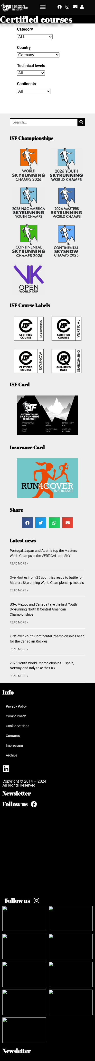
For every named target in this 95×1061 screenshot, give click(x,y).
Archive (11, 755)
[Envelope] (75, 6)
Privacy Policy (16, 706)
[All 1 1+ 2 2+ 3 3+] (31, 73)
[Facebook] (59, 6)
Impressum (14, 745)
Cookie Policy (16, 716)
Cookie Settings (17, 726)
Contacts (13, 736)
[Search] (81, 122)
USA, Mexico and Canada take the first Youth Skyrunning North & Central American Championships (43, 609)
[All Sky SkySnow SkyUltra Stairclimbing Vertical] (35, 36)
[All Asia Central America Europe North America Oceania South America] (33, 91)
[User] (82, 6)
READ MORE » (19, 563)
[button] (27, 522)
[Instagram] (67, 6)
